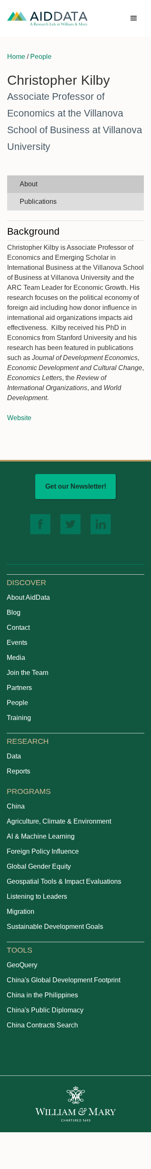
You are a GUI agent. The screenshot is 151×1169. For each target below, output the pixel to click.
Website (19, 417)
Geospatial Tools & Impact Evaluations (64, 881)
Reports (18, 771)
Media (16, 657)
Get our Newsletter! (75, 486)
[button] (134, 18)
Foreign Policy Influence (43, 851)
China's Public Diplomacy (45, 1010)
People (41, 56)
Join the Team (27, 672)
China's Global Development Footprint (63, 980)
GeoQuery (22, 965)
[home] (47, 18)
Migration (20, 911)
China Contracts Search (42, 1025)
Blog (14, 612)
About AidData (28, 597)
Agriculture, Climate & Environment (59, 821)
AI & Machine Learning (41, 836)
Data (14, 756)
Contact (18, 627)
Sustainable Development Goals (55, 926)
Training (19, 717)
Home (16, 56)
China (16, 806)
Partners (19, 687)
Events (17, 642)
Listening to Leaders (37, 896)
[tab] (75, 184)
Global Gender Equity (39, 866)
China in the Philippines (42, 995)
